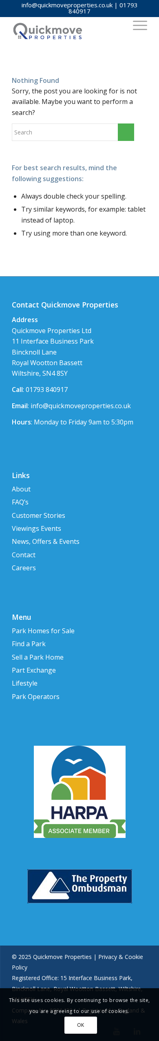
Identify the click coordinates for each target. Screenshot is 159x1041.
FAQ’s (20, 502)
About (21, 489)
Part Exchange (34, 670)
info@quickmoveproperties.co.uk (67, 5)
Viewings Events (36, 528)
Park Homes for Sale (43, 630)
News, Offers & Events (46, 541)
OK (80, 1025)
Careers (24, 567)
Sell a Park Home (38, 657)
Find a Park (29, 643)
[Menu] (136, 25)
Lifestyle (25, 683)
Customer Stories (38, 515)
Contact (23, 554)
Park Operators (36, 696)
